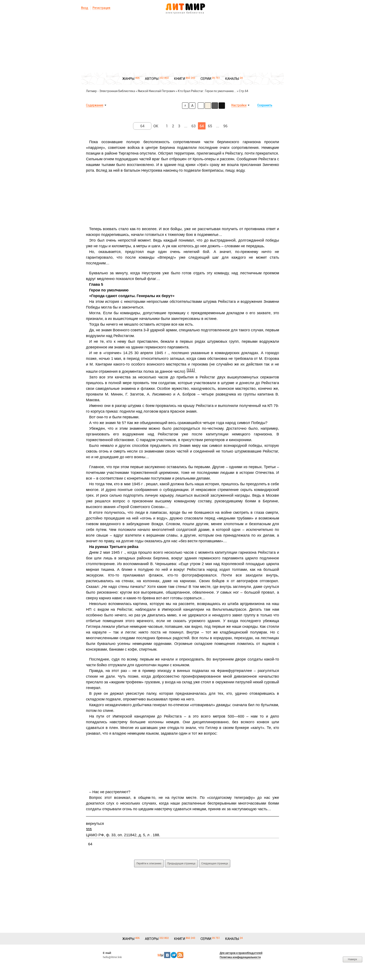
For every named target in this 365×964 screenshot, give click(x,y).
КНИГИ (179, 79)
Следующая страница (214, 863)
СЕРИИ (205, 79)
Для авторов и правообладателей (241, 952)
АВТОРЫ (152, 79)
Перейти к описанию (148, 863)
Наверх (352, 959)
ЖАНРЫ (128, 79)
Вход (84, 8)
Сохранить (264, 105)
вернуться (95, 823)
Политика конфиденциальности (240, 957)
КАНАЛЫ (232, 79)
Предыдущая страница (181, 863)
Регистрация (101, 8)
